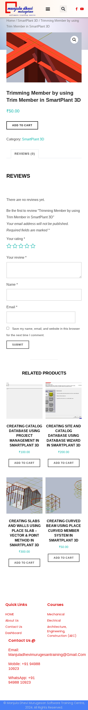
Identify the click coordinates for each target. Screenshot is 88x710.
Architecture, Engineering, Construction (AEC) (61, 631)
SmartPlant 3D (28, 20)
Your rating (15, 239)
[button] (47, 8)
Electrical (54, 620)
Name (12, 284)
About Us (12, 620)
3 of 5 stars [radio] (20, 246)
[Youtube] (82, 9)
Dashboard (13, 633)
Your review (16, 257)
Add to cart (22, 125)
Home (10, 20)
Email (11, 307)
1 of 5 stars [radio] (9, 246)
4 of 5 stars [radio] (26, 246)
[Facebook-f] (76, 9)
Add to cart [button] (24, 462)
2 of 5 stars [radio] (15, 246)
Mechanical (56, 614)
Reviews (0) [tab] (25, 153)
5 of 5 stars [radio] (32, 246)
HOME (9, 614)
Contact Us (13, 627)
